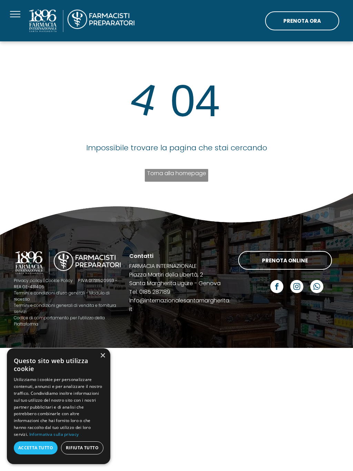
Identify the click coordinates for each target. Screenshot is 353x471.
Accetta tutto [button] (35, 448)
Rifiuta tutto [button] (82, 448)
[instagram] (296, 287)
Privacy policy (28, 280)
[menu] (15, 14)
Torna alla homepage (176, 173)
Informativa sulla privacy (54, 434)
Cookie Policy (59, 280)
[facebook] (276, 287)
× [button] (102, 355)
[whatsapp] (316, 287)
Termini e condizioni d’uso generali (49, 293)
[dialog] (58, 406)
